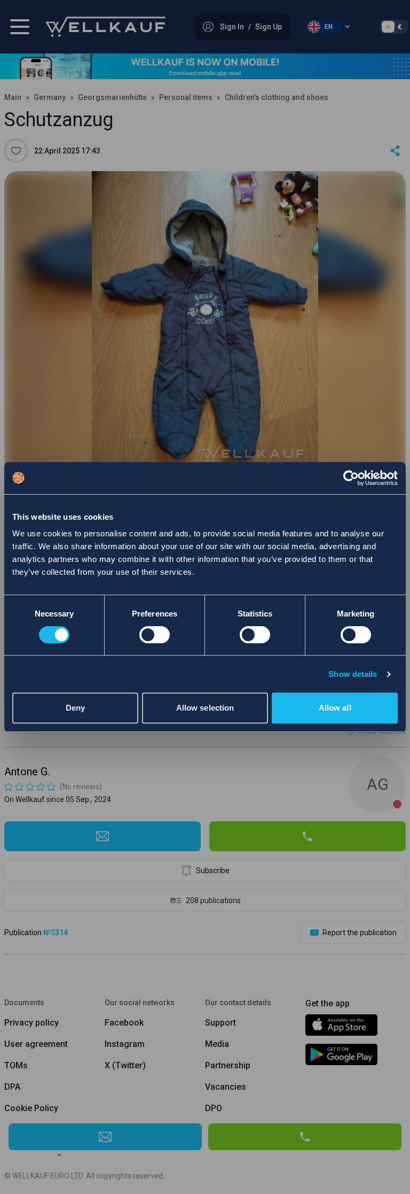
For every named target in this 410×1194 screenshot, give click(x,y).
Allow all (335, 707)
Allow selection (205, 707)
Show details (352, 674)
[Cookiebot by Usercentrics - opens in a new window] (351, 478)
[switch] (154, 634)
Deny (75, 707)
